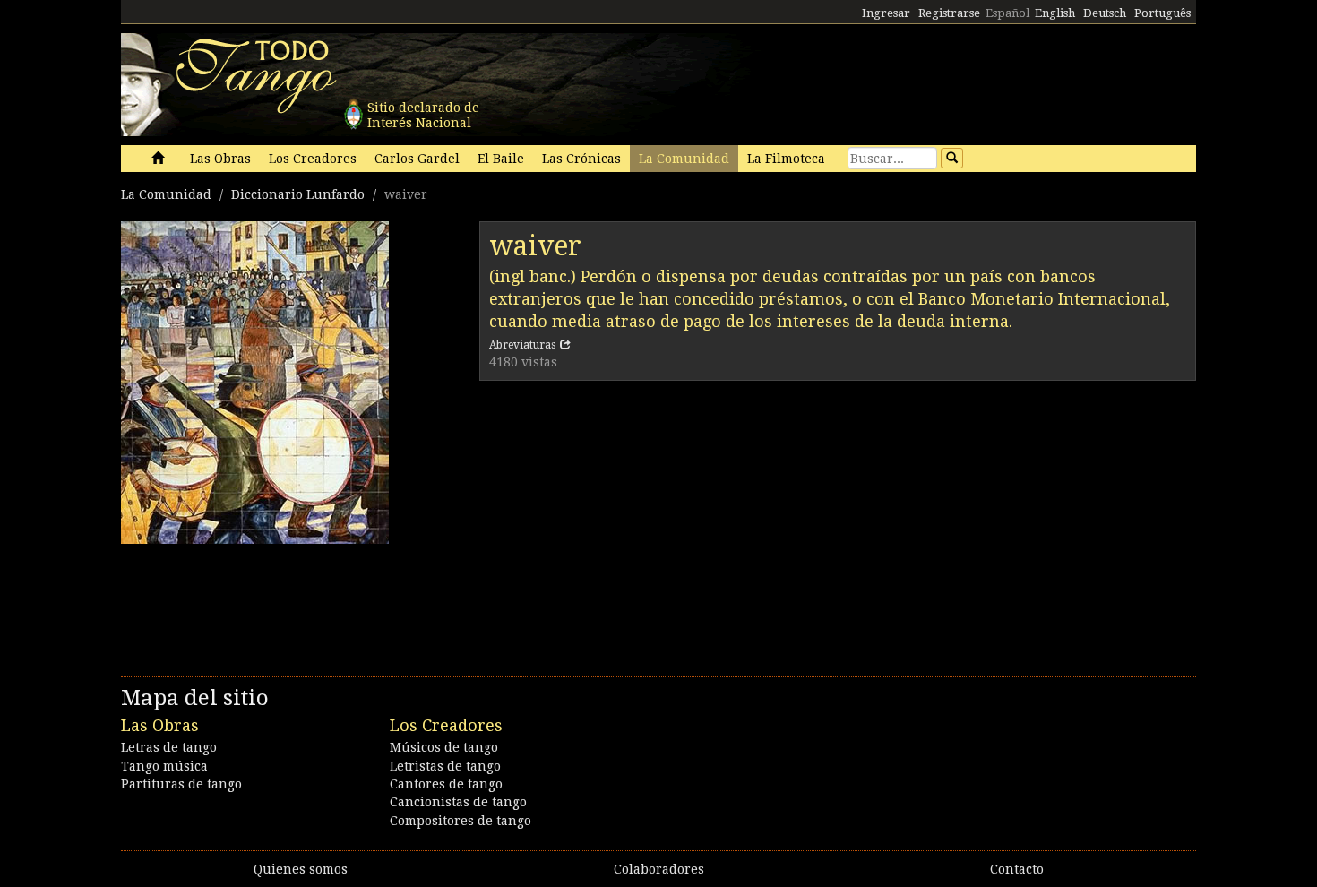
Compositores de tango (460, 821)
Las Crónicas (581, 158)
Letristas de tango (445, 766)
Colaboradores (659, 869)
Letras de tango (169, 747)
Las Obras (220, 158)
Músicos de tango (444, 747)
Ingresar (886, 13)
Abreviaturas (522, 345)
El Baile (501, 158)
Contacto (1017, 869)
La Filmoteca (786, 158)
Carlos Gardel (417, 158)
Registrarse (949, 13)
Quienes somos (301, 869)
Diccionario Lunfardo (298, 194)
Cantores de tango (446, 784)
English (1055, 13)
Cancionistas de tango (458, 802)
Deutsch (1104, 13)
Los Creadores (313, 158)
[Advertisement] (837, 524)
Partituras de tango (181, 784)
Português (1162, 13)
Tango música (164, 766)
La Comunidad (684, 158)
